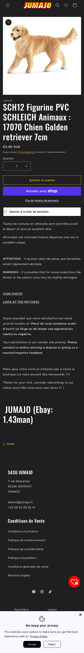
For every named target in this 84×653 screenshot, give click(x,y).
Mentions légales (19, 575)
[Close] (80, 615)
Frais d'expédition (27, 152)
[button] (8, 5)
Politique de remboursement (27, 540)
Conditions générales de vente (28, 566)
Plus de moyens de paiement (42, 200)
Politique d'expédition (22, 558)
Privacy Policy (39, 636)
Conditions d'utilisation (23, 531)
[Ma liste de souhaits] (66, 5)
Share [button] (11, 444)
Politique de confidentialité (26, 549)
